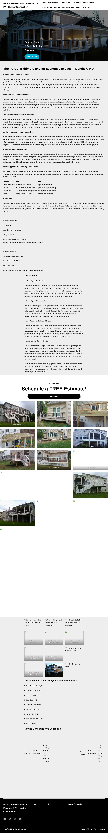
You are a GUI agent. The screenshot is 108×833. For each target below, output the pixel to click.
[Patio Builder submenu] (71, 2)
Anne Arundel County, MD (35, 686)
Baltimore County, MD (33, 690)
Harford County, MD (32, 709)
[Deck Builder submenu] (58, 2)
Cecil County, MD (32, 700)
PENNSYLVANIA (32, 723)
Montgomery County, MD (34, 719)
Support (102, 829)
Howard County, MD (33, 714)
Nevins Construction (36, 752)
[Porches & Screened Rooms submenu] (94, 2)
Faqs (95, 829)
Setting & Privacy (86, 829)
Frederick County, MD (33, 705)
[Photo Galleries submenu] (73, 7)
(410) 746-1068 (32, 57)
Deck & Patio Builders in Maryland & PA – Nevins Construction (15, 808)
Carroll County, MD (32, 695)
